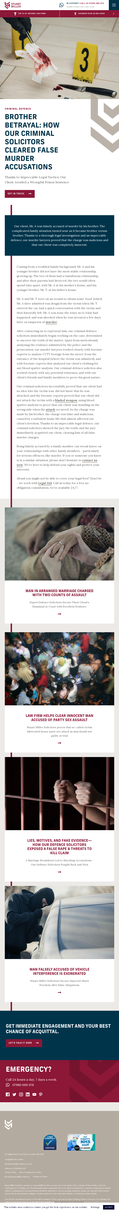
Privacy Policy (10, 1172)
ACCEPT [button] (109, 1207)
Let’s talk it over (20, 1043)
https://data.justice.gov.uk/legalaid (69, 1202)
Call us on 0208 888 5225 (15, 1168)
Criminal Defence (18, 109)
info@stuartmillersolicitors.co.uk (18, 1164)
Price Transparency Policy (30, 1172)
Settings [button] (95, 1207)
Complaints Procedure (14, 1159)
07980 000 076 (23, 1084)
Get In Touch (16, 194)
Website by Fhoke (40, 1177)
